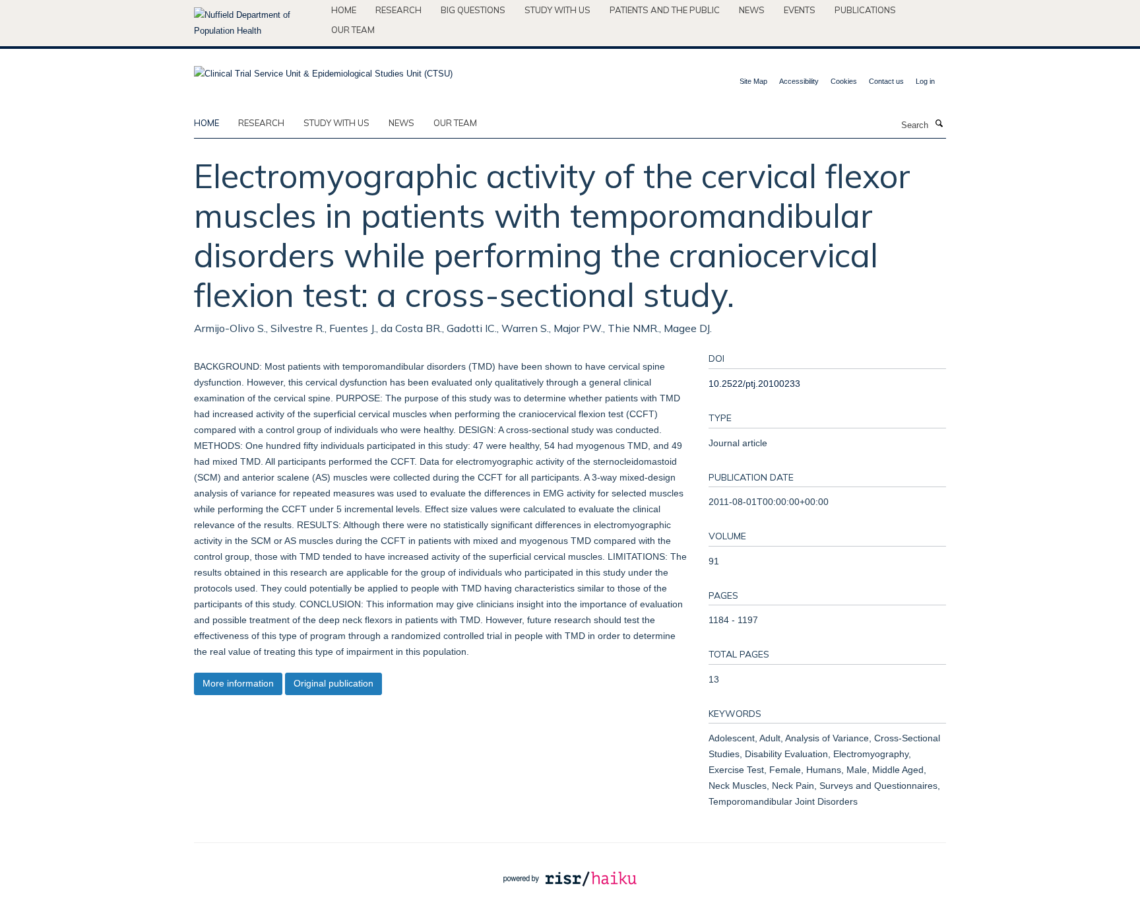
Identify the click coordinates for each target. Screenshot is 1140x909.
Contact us (886, 81)
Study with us (557, 10)
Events (799, 10)
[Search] (939, 124)
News (752, 10)
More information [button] (238, 683)
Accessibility (799, 81)
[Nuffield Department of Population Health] (257, 23)
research (261, 123)
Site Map (753, 81)
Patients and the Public (665, 10)
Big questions (473, 10)
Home (343, 10)
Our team (353, 29)
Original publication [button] (333, 683)
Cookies (844, 81)
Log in (925, 81)
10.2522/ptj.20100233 (754, 383)
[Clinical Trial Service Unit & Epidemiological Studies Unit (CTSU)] (323, 70)
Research (398, 10)
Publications (865, 10)
